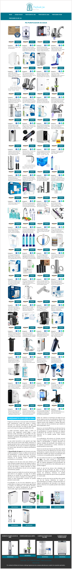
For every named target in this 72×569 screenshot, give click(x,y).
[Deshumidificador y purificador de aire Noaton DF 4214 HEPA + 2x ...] (28, 498)
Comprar (18, 42)
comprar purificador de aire (45, 536)
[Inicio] (36, 11)
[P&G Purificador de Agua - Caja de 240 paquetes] (14, 33)
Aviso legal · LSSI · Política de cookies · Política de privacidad (36, 560)
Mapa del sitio (35, 562)
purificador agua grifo (27, 536)
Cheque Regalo (19, 14)
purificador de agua (44, 14)
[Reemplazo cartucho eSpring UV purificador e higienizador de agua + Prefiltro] (57, 137)
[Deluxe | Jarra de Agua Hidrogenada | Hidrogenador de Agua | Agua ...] (57, 498)
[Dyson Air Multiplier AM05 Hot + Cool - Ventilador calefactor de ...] (14, 516)
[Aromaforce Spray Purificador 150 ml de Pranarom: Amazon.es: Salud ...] (43, 498)
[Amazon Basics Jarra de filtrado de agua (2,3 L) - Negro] (43, 371)
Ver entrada (14, 507)
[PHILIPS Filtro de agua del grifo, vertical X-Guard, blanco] (14, 189)
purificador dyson (57, 14)
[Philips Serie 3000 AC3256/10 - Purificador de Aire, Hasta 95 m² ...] (28, 516)
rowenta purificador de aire (10, 536)
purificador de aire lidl (15, 18)
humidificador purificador (62, 536)
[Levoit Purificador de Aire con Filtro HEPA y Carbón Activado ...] (14, 498)
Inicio (10, 14)
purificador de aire (30, 14)
